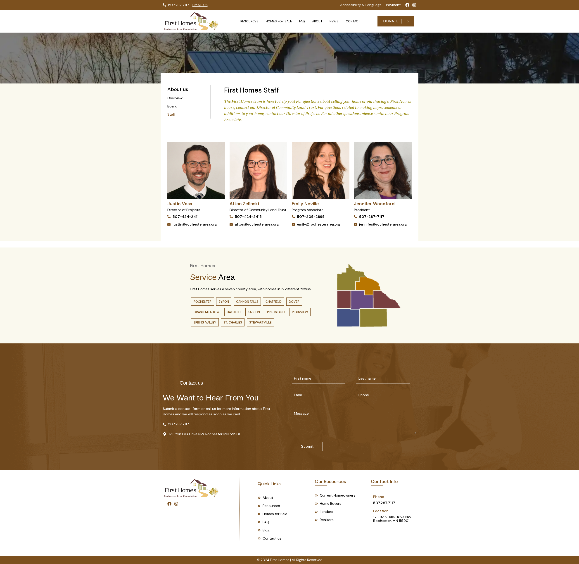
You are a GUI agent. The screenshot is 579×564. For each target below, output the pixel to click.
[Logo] (190, 21)
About (317, 21)
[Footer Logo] (190, 488)
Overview (175, 98)
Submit (307, 446)
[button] (202, 301)
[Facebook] (407, 5)
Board (172, 106)
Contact (353, 21)
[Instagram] (414, 5)
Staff (171, 114)
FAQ (302, 21)
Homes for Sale (279, 21)
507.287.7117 (384, 502)
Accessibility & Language (361, 4)
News (334, 21)
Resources (249, 21)
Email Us (200, 4)
